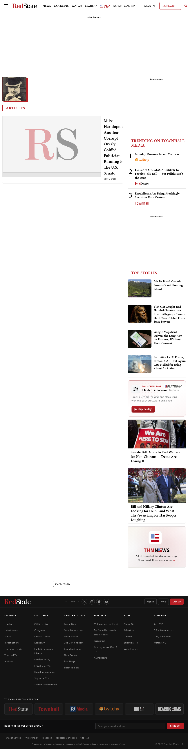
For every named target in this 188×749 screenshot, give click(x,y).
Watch (7, 636)
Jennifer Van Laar (74, 630)
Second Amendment (45, 684)
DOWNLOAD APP (125, 6)
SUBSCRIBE (170, 6)
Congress (39, 630)
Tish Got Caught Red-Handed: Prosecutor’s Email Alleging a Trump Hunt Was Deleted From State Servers (169, 314)
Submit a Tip (131, 642)
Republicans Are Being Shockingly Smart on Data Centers (157, 195)
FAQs (163, 601)
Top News (9, 624)
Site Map (84, 738)
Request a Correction (66, 738)
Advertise (129, 630)
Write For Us (131, 649)
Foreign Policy (42, 659)
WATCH (77, 6)
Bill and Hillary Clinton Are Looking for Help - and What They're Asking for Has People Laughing (153, 513)
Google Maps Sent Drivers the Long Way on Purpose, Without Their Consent (168, 337)
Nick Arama (70, 655)
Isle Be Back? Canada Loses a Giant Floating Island (168, 285)
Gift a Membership (164, 630)
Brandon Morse (72, 649)
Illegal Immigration (44, 672)
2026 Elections (42, 624)
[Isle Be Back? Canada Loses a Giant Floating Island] (139, 288)
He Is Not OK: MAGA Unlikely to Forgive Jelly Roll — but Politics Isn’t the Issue (159, 174)
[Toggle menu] (6, 6)
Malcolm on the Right (106, 624)
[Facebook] (99, 602)
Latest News (11, 630)
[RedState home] (17, 601)
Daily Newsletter (162, 636)
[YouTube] (106, 602)
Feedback (47, 738)
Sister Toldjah (71, 667)
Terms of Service (12, 738)
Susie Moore (71, 636)
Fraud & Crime (42, 665)
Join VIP (177, 601)
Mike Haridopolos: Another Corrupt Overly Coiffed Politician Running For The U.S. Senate (115, 147)
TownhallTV (10, 655)
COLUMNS (61, 6)
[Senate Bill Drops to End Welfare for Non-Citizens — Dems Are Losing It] (157, 434)
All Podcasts (100, 657)
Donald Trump (42, 636)
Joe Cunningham (73, 642)
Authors (8, 661)
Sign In (150, 601)
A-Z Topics (41, 616)
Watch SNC (160, 642)
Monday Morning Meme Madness (157, 154)
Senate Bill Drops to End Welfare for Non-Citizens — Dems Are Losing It (155, 456)
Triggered (99, 640)
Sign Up (175, 726)
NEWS (47, 6)
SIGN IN (149, 6)
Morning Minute (13, 649)
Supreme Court (42, 678)
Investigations (11, 642)
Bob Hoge (69, 661)
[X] (84, 602)
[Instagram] (92, 602)
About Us (129, 624)
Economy (39, 642)
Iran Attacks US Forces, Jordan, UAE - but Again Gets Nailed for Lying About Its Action (170, 362)
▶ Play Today (143, 409)
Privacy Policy (31, 738)
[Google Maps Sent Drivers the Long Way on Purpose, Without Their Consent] (139, 339)
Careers (128, 636)
